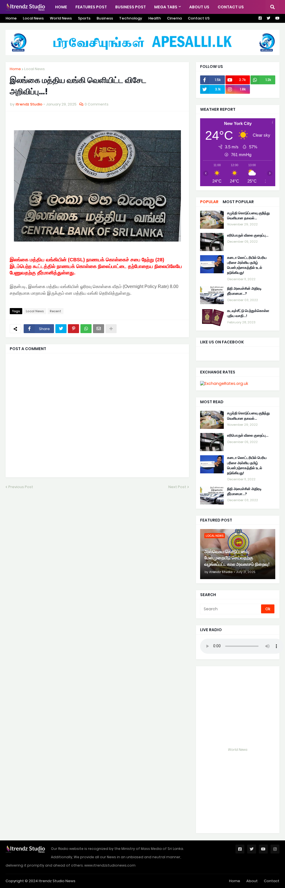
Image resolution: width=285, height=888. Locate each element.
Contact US (199, 18)
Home (11, 18)
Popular (209, 202)
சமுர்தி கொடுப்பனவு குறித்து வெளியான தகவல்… (248, 216)
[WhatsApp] (86, 328)
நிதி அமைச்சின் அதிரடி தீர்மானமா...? (244, 291)
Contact (271, 881)
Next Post (177, 486)
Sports (84, 18)
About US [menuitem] (199, 7)
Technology (130, 18)
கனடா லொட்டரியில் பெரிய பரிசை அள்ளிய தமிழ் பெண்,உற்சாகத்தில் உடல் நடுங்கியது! (247, 265)
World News (61, 18)
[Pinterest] (73, 328)
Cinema (174, 18)
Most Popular (238, 202)
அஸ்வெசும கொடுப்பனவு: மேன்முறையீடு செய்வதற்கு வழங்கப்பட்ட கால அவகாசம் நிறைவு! (237, 558)
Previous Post (20, 486)
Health (154, 18)
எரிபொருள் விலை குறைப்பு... (247, 235)
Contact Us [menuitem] (231, 7)
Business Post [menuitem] (130, 7)
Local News (33, 18)
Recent (55, 311)
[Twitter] (61, 328)
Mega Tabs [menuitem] (165, 7)
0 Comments (97, 104)
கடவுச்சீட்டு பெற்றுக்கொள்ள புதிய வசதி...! (248, 313)
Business (105, 18)
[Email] (98, 328)
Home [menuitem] (61, 7)
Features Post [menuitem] (91, 7)
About (252, 881)
